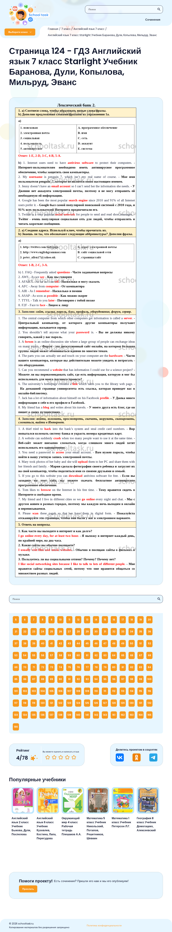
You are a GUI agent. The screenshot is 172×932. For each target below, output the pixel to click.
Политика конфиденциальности (104, 925)
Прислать (28, 889)
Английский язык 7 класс (89, 29)
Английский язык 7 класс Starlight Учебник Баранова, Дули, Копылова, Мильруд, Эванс (102, 35)
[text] (74, 757)
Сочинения (152, 20)
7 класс (66, 29)
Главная (53, 29)
